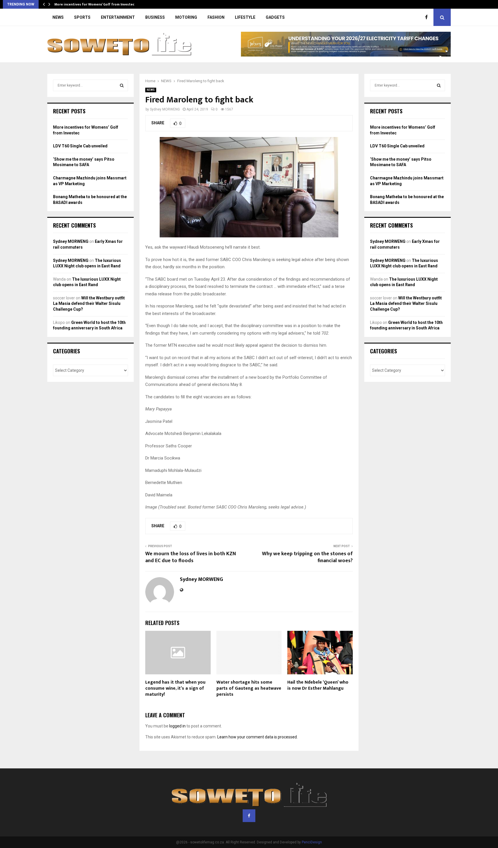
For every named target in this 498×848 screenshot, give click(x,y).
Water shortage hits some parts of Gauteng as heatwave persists (248, 688)
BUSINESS (155, 17)
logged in (177, 726)
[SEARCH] (122, 85)
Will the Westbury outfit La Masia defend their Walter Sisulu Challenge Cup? (89, 304)
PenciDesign (312, 842)
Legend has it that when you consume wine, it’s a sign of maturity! (175, 688)
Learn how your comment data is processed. (257, 737)
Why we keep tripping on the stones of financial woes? (307, 557)
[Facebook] (428, 17)
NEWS (58, 17)
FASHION (216, 17)
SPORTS (82, 17)
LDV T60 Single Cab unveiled (80, 146)
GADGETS (275, 17)
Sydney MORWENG (165, 109)
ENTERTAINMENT (118, 17)
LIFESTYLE (245, 17)
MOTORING (186, 17)
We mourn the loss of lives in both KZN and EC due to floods (190, 557)
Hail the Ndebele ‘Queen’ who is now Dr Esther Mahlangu (317, 685)
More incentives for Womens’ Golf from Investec (94, 4)
